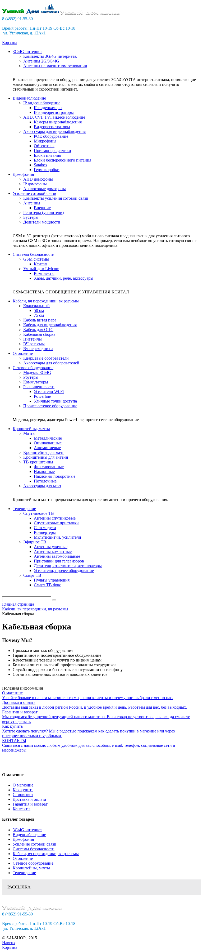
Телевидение (24, 872)
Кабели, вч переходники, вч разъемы (46, 853)
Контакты (21, 809)
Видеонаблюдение (29, 834)
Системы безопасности (33, 849)
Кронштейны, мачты (31, 868)
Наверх (8, 942)
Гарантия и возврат (30, 804)
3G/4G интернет (27, 830)
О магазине (23, 785)
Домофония (23, 839)
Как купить (23, 790)
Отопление (23, 858)
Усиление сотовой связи (34, 844)
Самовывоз (23, 794)
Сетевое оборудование (33, 863)
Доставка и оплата (29, 799)
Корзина (9, 42)
